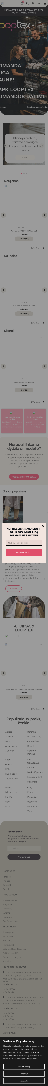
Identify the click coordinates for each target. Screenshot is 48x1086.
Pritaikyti (24, 1074)
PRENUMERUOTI (24, 552)
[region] (24, 1061)
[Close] (43, 526)
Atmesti (24, 1081)
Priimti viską (24, 1067)
